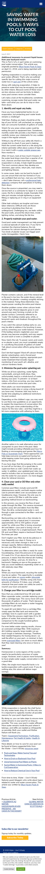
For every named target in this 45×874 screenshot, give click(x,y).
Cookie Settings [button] (9, 869)
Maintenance (7, 738)
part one (17, 81)
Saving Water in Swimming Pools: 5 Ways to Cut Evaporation (22, 766)
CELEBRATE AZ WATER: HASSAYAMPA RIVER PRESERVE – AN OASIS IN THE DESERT (12, 806)
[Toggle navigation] (41, 3)
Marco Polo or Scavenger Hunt (22, 452)
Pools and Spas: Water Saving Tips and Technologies (20, 754)
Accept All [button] (21, 869)
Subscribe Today (15, 837)
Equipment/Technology (18, 736)
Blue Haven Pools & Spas (30, 66)
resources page (31, 748)
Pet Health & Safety (22, 738)
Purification (34, 736)
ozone (22, 577)
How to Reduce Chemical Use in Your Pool (22, 770)
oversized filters (13, 640)
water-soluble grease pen (29, 150)
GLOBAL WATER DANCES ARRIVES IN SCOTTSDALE (34, 803)
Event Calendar (8, 49)
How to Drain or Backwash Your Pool (19, 758)
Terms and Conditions (10, 853)
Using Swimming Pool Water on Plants (20, 761)
